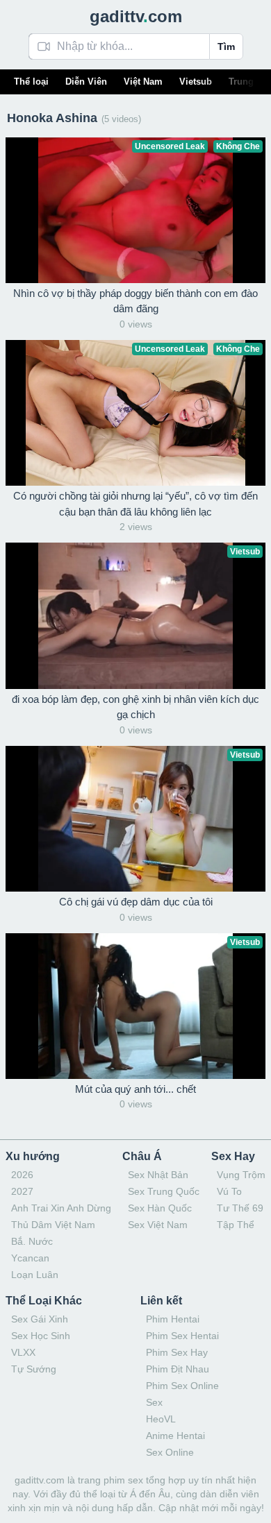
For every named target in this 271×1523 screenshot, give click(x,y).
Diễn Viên (86, 81)
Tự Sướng (33, 1369)
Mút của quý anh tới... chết (135, 1089)
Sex (154, 1402)
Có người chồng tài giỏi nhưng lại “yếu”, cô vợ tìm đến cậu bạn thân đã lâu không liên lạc (135, 504)
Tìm (226, 46)
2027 (22, 1191)
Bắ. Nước (32, 1241)
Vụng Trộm (241, 1174)
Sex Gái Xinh (39, 1319)
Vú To (229, 1191)
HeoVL (161, 1418)
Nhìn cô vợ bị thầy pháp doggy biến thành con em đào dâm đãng (135, 301)
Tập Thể (235, 1224)
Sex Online (170, 1452)
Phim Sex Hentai (182, 1335)
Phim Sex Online (182, 1385)
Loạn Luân (34, 1274)
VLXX (23, 1352)
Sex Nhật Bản (158, 1174)
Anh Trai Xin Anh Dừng (61, 1208)
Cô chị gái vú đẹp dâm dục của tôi (136, 902)
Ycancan (30, 1258)
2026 (22, 1174)
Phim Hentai (172, 1319)
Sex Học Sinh (40, 1335)
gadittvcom (136, 16)
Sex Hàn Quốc (160, 1208)
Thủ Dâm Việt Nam (53, 1224)
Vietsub (195, 81)
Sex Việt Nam (158, 1224)
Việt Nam (143, 81)
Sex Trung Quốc (163, 1191)
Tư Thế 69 (240, 1208)
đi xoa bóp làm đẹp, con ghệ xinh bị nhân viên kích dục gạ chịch (135, 707)
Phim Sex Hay (177, 1352)
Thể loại (31, 81)
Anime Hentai (175, 1435)
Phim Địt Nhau (177, 1369)
